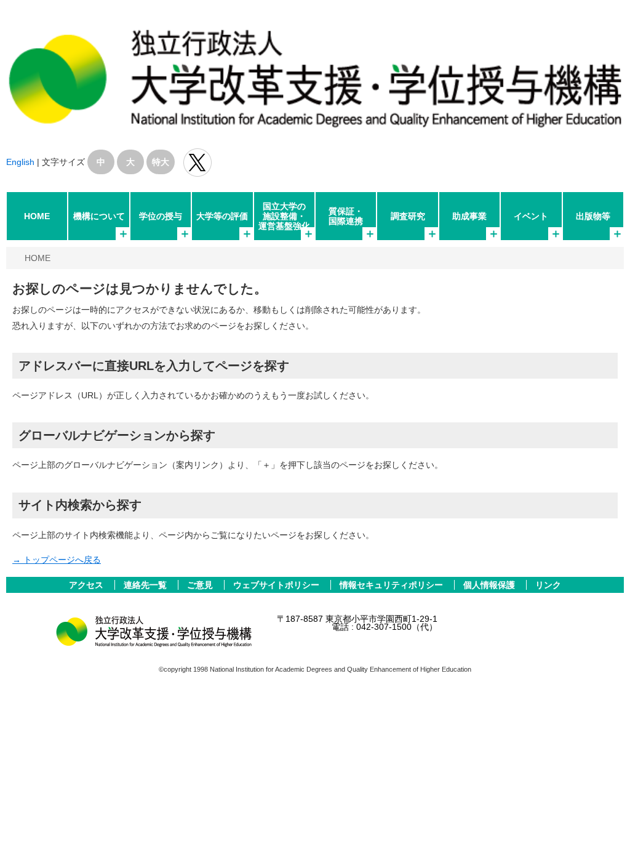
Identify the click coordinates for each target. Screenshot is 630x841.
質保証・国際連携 (346, 216)
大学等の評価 (222, 216)
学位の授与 (160, 216)
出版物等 (593, 216)
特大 (160, 162)
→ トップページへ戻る (56, 560)
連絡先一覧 (146, 585)
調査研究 (408, 216)
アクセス (87, 585)
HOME (37, 216)
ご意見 (201, 585)
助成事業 (469, 216)
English (20, 162)
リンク (548, 585)
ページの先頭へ (604, 815)
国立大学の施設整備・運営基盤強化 (284, 216)
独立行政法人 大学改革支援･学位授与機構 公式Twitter (197, 162)
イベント (531, 216)
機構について (99, 216)
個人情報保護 (490, 585)
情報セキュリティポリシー (392, 585)
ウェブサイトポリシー (277, 585)
